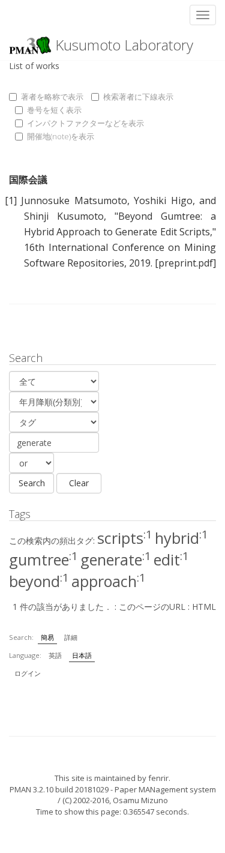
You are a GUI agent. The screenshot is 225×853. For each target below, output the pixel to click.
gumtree (43, 559)
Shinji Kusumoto (64, 216)
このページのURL (152, 606)
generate (115, 559)
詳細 (70, 637)
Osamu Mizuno (140, 800)
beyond (39, 581)
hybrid (181, 538)
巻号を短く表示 (54, 109)
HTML (204, 606)
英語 (55, 655)
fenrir (158, 778)
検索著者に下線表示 (138, 96)
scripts (124, 538)
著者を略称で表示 (52, 96)
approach (108, 581)
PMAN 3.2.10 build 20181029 (59, 789)
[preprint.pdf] (185, 263)
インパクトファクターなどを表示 (85, 123)
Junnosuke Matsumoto (74, 200)
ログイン (27, 673)
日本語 (82, 655)
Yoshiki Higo (163, 200)
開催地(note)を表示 (60, 136)
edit (171, 559)
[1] (11, 200)
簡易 (47, 637)
